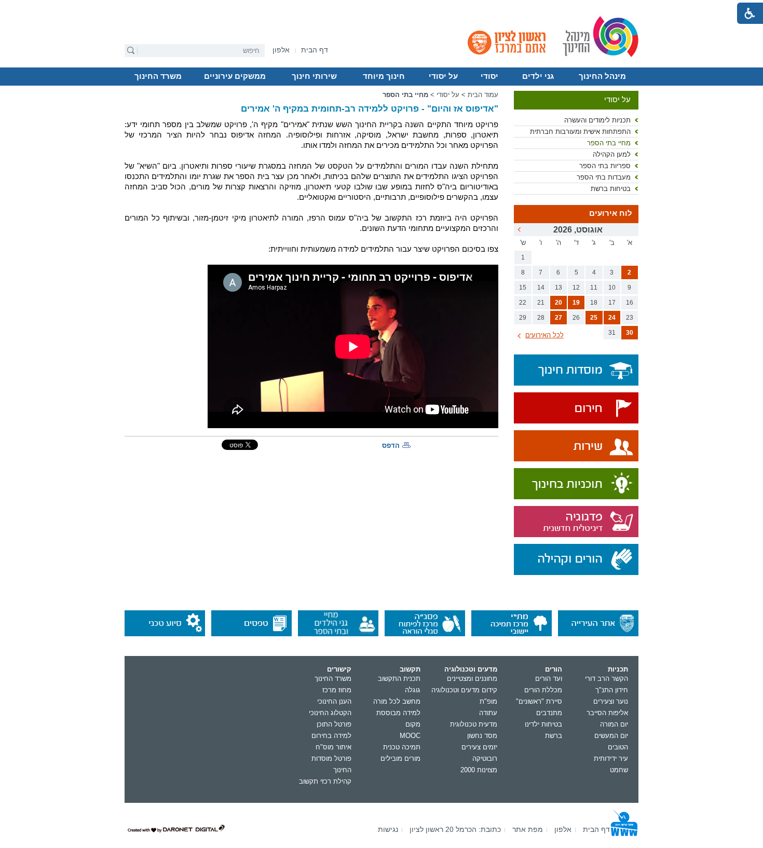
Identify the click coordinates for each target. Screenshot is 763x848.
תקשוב (410, 669)
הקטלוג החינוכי (330, 713)
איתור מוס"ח (333, 747)
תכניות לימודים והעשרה (597, 120)
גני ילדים (538, 76)
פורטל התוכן (334, 724)
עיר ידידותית (611, 758)
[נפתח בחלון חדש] (576, 408)
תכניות (618, 669)
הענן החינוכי (334, 701)
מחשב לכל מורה (396, 701)
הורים (553, 669)
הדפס (391, 445)
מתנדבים (549, 713)
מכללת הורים (543, 690)
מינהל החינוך (602, 76)
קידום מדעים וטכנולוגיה (464, 690)
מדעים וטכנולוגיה (470, 669)
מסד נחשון (482, 736)
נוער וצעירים (610, 701)
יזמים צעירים (479, 747)
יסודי (489, 76)
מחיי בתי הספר (609, 143)
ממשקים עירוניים (235, 76)
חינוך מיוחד (384, 76)
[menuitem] (281, 50)
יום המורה (614, 724)
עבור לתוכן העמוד (381, 8)
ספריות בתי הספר (605, 166)
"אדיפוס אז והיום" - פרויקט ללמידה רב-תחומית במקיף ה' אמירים (369, 109)
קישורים (339, 669)
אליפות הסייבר (607, 713)
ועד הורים (548, 678)
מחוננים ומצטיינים (472, 678)
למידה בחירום (331, 736)
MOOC (410, 736)
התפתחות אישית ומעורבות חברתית (580, 131)
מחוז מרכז (336, 690)
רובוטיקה (484, 758)
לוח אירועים (610, 213)
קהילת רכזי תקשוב (325, 781)
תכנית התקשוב (399, 678)
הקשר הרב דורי (606, 678)
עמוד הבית (483, 95)
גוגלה (412, 690)
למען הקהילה (612, 154)
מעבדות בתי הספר (604, 177)
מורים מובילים (400, 758)
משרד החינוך (158, 76)
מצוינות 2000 (478, 770)
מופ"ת (488, 701)
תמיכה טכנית (401, 747)
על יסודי (443, 76)
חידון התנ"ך (611, 690)
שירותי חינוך (314, 76)
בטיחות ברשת (611, 189)
